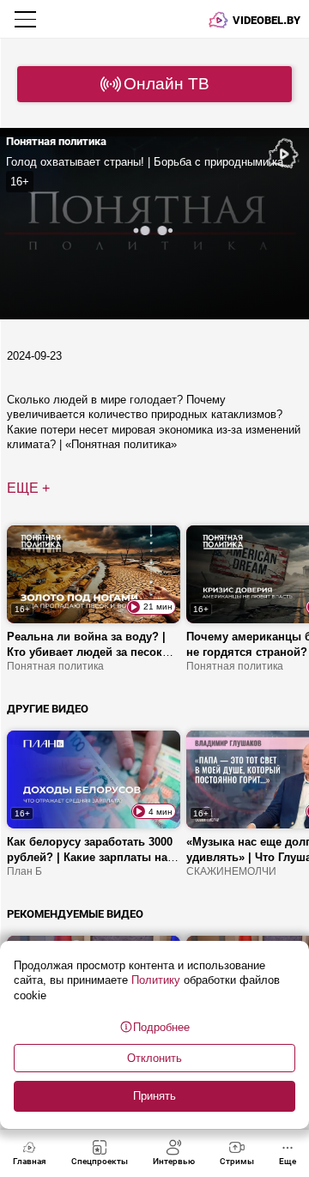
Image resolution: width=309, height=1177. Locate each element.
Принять (154, 1095)
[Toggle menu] (27, 19)
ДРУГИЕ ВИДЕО (47, 708)
